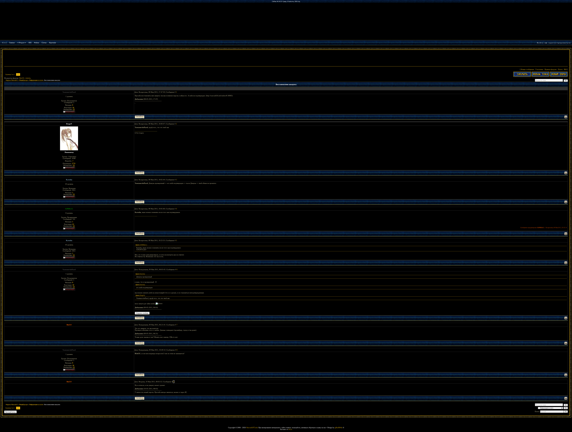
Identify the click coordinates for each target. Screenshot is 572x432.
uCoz (290, 429)
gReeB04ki (338, 427)
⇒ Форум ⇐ (21, 42)
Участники (539, 69)
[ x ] (5, 42)
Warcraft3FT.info (252, 427)
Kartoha (69, 180)
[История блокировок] (74, 109)
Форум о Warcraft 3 (12, 80)
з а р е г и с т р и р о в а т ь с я (559, 43)
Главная (12, 42)
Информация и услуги (36, 80)
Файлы (36, 42)
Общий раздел (23, 80)
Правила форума (551, 69)
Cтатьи (44, 42)
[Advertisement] (286, 58)
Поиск (560, 69)
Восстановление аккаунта (52, 80)
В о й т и (540, 43)
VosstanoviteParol (69, 92)
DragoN (69, 124)
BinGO (21, 78)
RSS (30, 42)
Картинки (52, 42)
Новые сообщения (527, 69)
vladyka (28, 78)
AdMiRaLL (69, 209)
